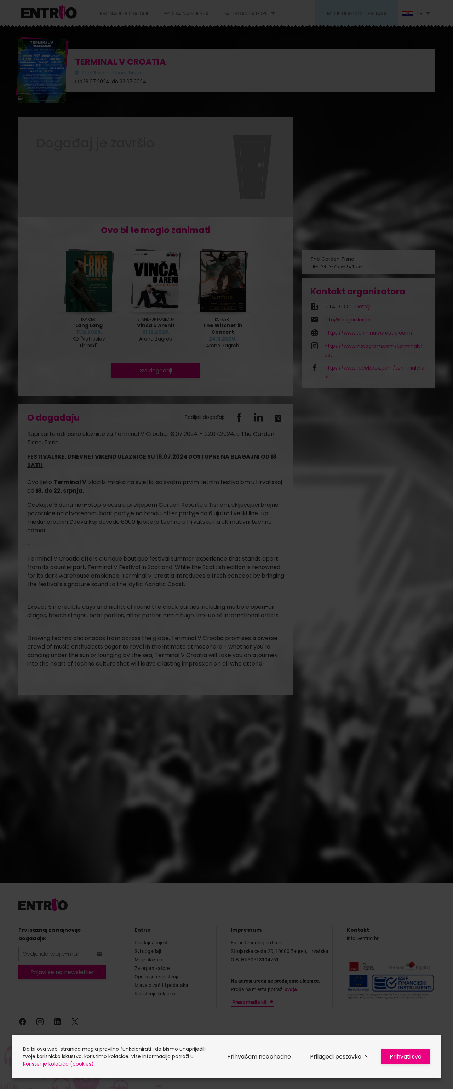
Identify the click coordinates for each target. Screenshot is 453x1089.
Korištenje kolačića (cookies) (58, 1063)
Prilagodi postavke (335, 1056)
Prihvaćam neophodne (259, 1056)
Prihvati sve (406, 1056)
